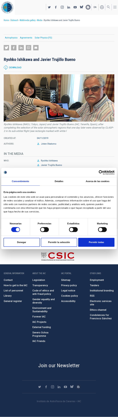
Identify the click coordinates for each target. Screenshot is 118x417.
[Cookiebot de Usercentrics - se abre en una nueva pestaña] (101, 172)
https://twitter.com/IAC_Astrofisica (49, 7)
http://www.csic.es (57, 256)
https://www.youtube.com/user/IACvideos (75, 7)
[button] (6, 47)
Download (15, 67)
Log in (102, 7)
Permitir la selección (59, 242)
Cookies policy (69, 295)
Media (39, 20)
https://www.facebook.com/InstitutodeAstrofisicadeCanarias (56, 7)
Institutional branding (102, 290)
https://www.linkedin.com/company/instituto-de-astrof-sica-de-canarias (68, 7)
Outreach (14, 20)
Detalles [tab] (59, 181)
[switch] (44, 229)
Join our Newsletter (59, 365)
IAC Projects (39, 322)
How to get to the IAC (16, 285)
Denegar (21, 242)
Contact (8, 280)
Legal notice (68, 290)
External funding (41, 327)
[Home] (7, 7)
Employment (97, 280)
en (95, 7)
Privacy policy (69, 285)
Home (6, 20)
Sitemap (65, 280)
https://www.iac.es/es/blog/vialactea (88, 7)
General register (13, 301)
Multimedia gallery (27, 20)
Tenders (94, 285)
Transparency (40, 285)
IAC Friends (38, 341)
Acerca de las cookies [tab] (97, 181)
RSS (92, 295)
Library (8, 295)
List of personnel (13, 290)
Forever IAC (39, 316)
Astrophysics (11, 37)
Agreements (26, 37)
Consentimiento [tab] (20, 181)
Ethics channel (98, 309)
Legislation (38, 280)
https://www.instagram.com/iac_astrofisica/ (62, 7)
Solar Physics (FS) (43, 37)
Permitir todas (96, 242)
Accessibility (68, 301)
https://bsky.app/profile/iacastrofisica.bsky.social (81, 7)
